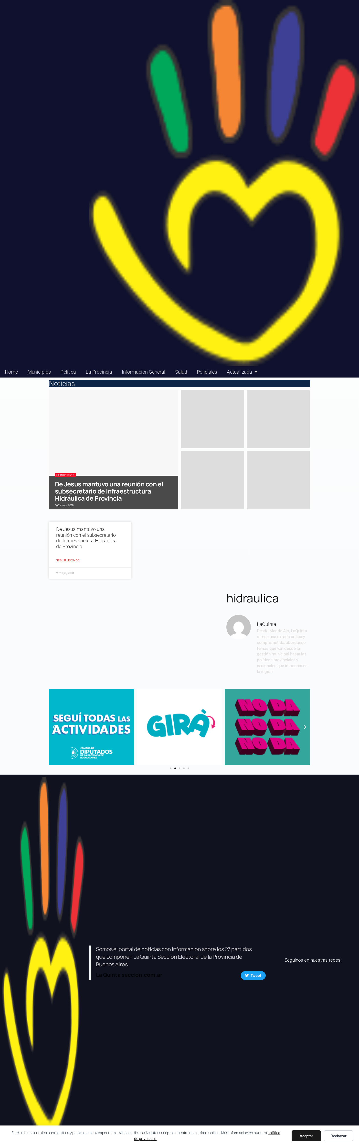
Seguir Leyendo (67, 560)
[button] (53, 727)
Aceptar (306, 1136)
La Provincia (99, 372)
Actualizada (239, 372)
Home (11, 372)
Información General (143, 372)
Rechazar (338, 1136)
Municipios (39, 372)
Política (68, 372)
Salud (181, 372)
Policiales (207, 372)
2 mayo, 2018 (66, 505)
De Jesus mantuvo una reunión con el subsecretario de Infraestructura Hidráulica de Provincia (109, 491)
